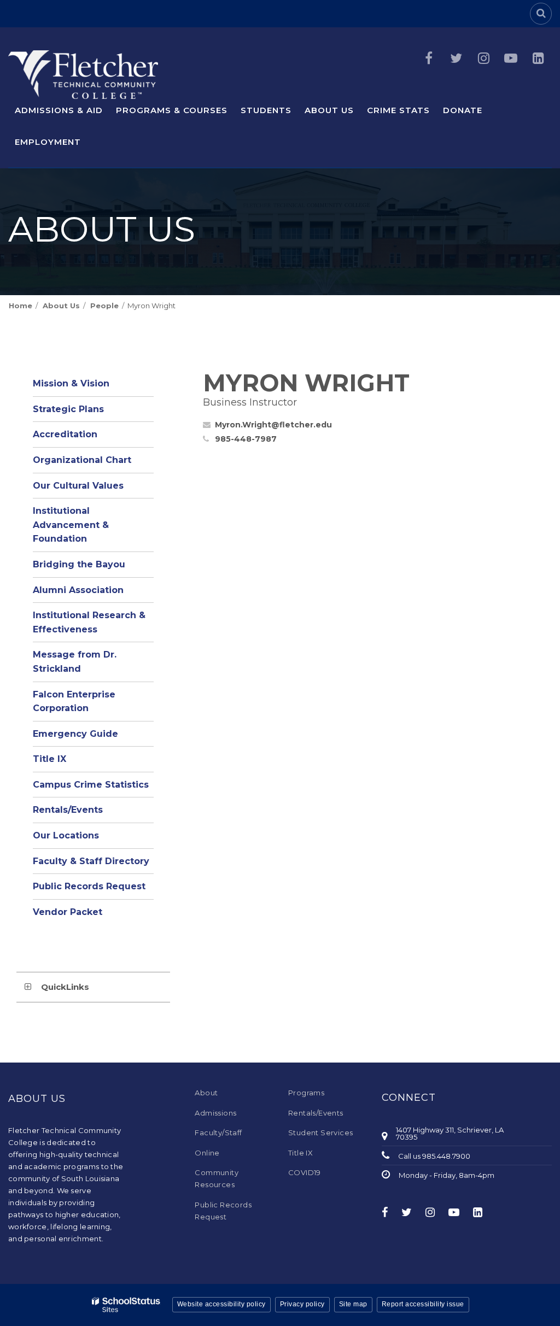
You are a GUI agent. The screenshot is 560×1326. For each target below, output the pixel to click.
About (206, 1092)
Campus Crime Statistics (91, 784)
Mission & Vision (71, 383)
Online (207, 1152)
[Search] (541, 14)
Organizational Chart (93, 463)
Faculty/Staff (218, 1132)
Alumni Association (78, 590)
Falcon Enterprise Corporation (74, 701)
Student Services (320, 1132)
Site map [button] (353, 1304)
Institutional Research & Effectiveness (89, 622)
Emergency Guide (75, 734)
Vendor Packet (67, 912)
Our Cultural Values (78, 485)
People (104, 305)
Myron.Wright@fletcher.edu (273, 425)
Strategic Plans (68, 409)
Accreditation (65, 434)
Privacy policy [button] (302, 1304)
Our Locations (66, 835)
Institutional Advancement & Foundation (71, 525)
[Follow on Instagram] (483, 58)
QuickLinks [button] (65, 987)
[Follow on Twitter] (456, 58)
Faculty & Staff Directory (91, 861)
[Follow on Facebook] (428, 58)
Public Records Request (89, 886)
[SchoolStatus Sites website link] (126, 1305)
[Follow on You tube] (510, 58)
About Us (61, 305)
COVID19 (304, 1172)
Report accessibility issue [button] (423, 1304)
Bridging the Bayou (79, 564)
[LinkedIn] (538, 58)
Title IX (49, 759)
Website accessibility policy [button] (221, 1304)
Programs (306, 1092)
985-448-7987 (246, 439)
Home (20, 305)
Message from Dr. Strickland (74, 661)
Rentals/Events (68, 810)
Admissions (215, 1112)
